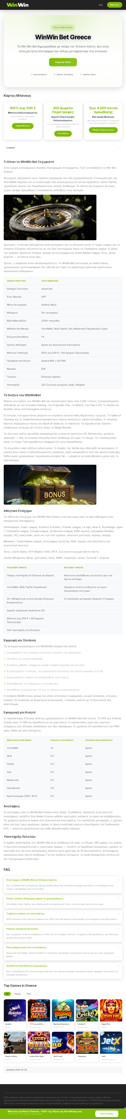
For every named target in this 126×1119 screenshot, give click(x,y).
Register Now (63, 62)
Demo (15, 1013)
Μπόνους (114, 5)
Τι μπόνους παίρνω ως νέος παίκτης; (25, 913)
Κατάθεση (63, 133)
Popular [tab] (17, 994)
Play (15, 1007)
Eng (100, 5)
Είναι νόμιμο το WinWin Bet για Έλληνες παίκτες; (31, 880)
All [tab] (7, 994)
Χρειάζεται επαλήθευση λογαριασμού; (26, 966)
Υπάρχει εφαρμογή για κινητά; (22, 929)
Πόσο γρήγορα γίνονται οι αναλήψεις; (26, 947)
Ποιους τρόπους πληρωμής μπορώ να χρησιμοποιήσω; (35, 898)
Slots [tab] (28, 994)
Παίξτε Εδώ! (106, 1114)
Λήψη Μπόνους (23, 126)
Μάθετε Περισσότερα (103, 130)
